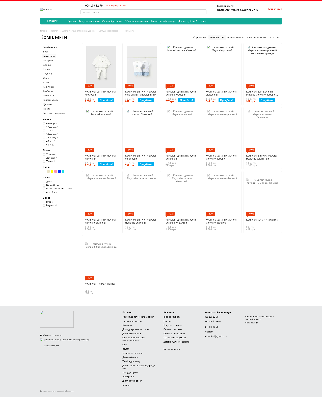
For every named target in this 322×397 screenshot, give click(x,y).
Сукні (46, 78)
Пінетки (47, 108)
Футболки (48, 91)
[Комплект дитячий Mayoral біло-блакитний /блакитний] (141, 67)
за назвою (275, 37)
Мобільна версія (51, 346)
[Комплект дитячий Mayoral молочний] (101, 131)
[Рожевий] (55, 171)
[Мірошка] (57, 319)
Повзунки (48, 60)
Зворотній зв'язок (213, 321)
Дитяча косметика (131, 333)
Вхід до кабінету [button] (172, 317)
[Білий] (44, 171)
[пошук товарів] (203, 12)
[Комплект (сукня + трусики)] (262, 195)
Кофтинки (48, 86)
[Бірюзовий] (63, 171)
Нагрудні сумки (130, 372)
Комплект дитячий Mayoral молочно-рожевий (221, 157)
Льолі (46, 82)
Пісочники (48, 95)
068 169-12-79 (94, 5)
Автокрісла (128, 376)
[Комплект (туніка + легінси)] (101, 259)
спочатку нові (217, 37)
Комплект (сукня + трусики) (262, 219)
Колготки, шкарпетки (54, 113)
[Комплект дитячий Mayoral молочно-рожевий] (222, 131)
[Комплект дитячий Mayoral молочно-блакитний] (262, 131)
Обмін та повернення (136, 21)
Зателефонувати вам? (116, 6)
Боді (45, 51)
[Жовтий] (52, 171)
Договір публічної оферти (192, 21)
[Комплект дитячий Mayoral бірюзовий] (222, 67)
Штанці (47, 65)
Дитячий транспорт (132, 381)
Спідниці (47, 73)
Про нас (72, 21)
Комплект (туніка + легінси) (100, 283)
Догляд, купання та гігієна (135, 329)
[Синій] (59, 171)
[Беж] (48, 171)
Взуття (125, 349)
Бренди (126, 385)
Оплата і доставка (112, 21)
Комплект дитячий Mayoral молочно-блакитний (261, 157)
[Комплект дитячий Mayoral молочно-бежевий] (182, 67)
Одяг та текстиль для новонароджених (133, 339)
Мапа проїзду (251, 323)
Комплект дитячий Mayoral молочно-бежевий (181, 93)
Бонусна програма (89, 21)
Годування (127, 325)
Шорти (46, 69)
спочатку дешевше (256, 37)
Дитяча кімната (130, 357)
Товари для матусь (132, 321)
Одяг (124, 344)
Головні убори (50, 100)
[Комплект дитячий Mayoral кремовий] (101, 67)
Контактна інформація (163, 21)
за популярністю (235, 37)
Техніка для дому (131, 361)
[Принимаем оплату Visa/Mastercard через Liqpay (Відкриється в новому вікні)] (64, 340)
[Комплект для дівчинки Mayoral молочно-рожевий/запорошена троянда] (262, 67)
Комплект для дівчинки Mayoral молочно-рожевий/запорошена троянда (261, 94)
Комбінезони (50, 47)
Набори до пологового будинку (138, 317)
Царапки (47, 104)
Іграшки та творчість (132, 353)
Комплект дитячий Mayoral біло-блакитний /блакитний (140, 93)
